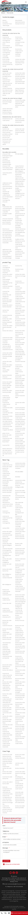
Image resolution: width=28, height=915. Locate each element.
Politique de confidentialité (12, 864)
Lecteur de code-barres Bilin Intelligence (7, 560)
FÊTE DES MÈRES (19, 154)
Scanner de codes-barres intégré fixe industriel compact (19, 52)
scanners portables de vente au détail (6, 344)
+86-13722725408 (18, 886)
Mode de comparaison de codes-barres (7, 788)
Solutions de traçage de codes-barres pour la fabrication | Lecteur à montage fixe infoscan (7, 197)
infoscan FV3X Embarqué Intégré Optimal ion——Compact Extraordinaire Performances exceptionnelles (7, 159)
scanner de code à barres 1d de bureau (20, 435)
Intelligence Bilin (19, 487)
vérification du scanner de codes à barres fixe (7, 704)
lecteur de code (6, 603)
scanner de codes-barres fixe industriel (20, 301)
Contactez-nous (7, 24)
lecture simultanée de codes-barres (19, 783)
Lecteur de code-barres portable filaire (20, 392)
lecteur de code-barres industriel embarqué (7, 709)
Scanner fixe (18, 266)
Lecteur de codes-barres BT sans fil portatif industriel (20, 74)
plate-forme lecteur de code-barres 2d (7, 435)
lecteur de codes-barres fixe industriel (7, 468)
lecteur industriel (19, 538)
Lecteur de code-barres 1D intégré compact (7, 101)
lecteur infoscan (19, 620)
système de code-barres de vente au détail (20, 339)
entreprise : (5, 842)
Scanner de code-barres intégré (12, 98)
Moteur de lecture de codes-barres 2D (7, 453)
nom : (4, 826)
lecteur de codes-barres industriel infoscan (7, 301)
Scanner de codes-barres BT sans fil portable (7, 699)
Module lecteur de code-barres (11, 117)
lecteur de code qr (7, 330)
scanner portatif (7, 595)
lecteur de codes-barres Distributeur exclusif (20, 639)
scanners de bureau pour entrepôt (18, 690)
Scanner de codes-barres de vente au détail (7, 675)
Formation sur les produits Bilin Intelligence (20, 605)
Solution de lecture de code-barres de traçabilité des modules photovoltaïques (20, 232)
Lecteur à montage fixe (8, 891)
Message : (5, 848)
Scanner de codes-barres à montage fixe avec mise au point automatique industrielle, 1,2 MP (7, 42)
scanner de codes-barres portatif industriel (20, 586)
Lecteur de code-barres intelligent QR (7, 545)
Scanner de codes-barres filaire (19, 371)
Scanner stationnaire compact (18, 287)
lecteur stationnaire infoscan (18, 617)
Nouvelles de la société (9, 152)
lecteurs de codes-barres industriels (6, 591)
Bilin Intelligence (6, 584)
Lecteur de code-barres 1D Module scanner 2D (20, 120)
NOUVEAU (17, 477)
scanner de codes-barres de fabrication (20, 306)
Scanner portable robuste (13, 892)
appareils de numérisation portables (19, 358)
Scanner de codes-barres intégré (6, 404)
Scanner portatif (7, 378)
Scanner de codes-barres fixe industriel (7, 282)
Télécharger (5, 25)
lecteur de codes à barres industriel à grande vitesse (7, 759)
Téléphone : (5, 831)
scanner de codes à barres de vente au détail (7, 339)
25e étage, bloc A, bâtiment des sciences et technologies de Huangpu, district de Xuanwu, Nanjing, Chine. (14, 879)
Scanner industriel (20, 361)
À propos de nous (20, 24)
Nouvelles (5, 22)
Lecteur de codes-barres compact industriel (20, 311)
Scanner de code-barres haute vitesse (20, 704)
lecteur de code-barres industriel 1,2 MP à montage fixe (20, 599)
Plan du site (10, 13)
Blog (3, 205)
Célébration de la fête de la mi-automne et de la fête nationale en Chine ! (7, 186)
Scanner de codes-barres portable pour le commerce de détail (19, 660)
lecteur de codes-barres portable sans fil (20, 553)
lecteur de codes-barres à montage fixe (20, 492)
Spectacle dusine (20, 22)
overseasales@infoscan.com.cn (16, 884)
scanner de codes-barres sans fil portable (19, 349)
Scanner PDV (5, 445)
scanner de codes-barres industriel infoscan (7, 610)
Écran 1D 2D (5, 442)
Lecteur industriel (7, 577)
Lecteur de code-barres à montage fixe (20, 709)
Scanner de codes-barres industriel (6, 270)
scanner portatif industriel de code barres (20, 497)
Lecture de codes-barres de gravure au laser (20, 647)
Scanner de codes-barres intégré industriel (19, 296)
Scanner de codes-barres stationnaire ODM (7, 733)
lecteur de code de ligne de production (6, 296)
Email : (4, 837)
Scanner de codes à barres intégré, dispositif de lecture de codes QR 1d (20, 103)
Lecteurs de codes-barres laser (19, 721)
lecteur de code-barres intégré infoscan (7, 387)
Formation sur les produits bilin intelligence (20, 570)
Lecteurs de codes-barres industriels (19, 733)
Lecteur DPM (5, 528)
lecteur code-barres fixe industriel (6, 540)
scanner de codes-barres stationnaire (6, 473)
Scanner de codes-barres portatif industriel (7, 738)
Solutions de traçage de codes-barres (19, 517)
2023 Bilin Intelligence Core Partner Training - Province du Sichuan (20, 195)
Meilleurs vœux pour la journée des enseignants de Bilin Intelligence (20, 186)
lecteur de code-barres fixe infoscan (7, 622)
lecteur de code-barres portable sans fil (19, 565)
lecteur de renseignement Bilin (19, 512)
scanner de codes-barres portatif (19, 366)
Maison (3, 13)
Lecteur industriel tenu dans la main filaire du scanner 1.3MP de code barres (7, 92)
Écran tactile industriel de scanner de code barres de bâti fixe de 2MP (7, 63)
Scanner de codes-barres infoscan (19, 507)
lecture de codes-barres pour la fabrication (7, 666)
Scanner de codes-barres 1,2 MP (19, 282)
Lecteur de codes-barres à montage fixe (20, 276)
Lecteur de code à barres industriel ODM (20, 738)
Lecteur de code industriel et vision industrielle (7, 240)
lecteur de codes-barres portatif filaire (7, 366)
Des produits (18, 20)
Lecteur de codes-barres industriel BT (7, 327)
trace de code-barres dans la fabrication (6, 652)
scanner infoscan (7, 625)
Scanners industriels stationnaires (6, 647)
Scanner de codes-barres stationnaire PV (19, 630)
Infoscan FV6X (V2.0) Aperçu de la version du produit (7, 167)
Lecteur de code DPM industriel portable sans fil (6, 74)
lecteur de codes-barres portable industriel (20, 344)
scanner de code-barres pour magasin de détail (7, 428)
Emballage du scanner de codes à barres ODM (20, 778)
